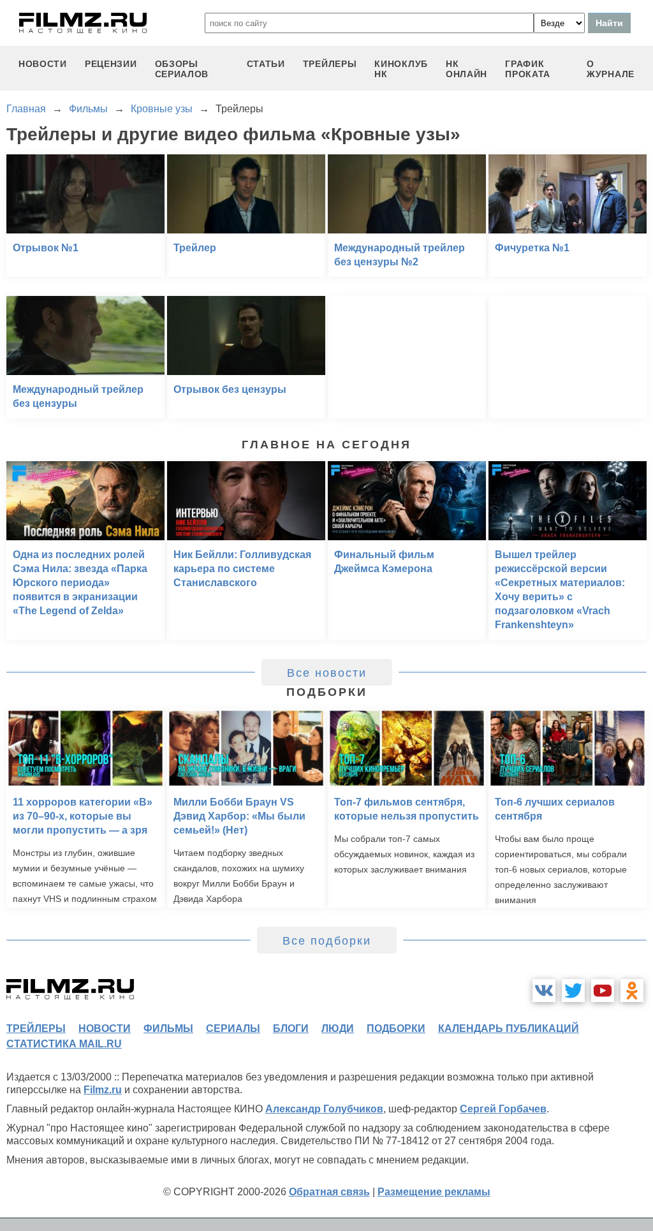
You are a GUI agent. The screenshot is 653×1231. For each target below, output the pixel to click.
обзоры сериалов (182, 69)
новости (42, 64)
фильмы (168, 1028)
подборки (396, 1028)
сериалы (233, 1028)
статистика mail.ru (64, 1043)
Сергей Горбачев (503, 1108)
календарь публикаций (508, 1028)
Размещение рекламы (434, 1191)
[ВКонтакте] (543, 990)
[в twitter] (573, 990)
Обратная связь (329, 1191)
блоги (291, 1028)
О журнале (611, 69)
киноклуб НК (401, 69)
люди (337, 1028)
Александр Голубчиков (324, 1108)
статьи (266, 64)
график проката (527, 69)
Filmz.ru (103, 1089)
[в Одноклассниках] (631, 990)
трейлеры (330, 64)
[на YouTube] (602, 990)
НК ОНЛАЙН (466, 69)
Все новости (327, 673)
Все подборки (326, 940)
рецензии (111, 64)
